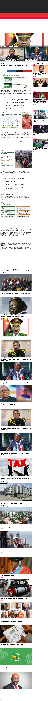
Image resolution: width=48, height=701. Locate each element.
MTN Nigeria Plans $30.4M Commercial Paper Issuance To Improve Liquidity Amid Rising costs (11, 60)
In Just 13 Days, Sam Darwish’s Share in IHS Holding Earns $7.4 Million (39, 120)
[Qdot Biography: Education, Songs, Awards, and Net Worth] (40, 69)
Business (5, 357)
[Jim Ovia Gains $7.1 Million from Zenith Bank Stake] (16, 680)
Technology (11, 357)
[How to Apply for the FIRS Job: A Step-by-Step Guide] (16, 492)
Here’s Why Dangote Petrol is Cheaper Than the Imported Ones (13, 550)
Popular (18, 16)
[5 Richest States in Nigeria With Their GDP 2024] (16, 515)
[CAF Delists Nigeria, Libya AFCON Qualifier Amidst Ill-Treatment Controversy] (16, 656)
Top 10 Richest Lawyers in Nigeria (7, 575)
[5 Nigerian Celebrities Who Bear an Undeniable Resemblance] (40, 129)
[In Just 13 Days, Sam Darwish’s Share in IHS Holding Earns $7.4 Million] (40, 114)
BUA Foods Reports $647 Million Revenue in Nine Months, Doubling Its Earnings (34, 60)
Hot (29, 16)
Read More (2, 577)
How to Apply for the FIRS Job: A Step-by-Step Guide (11, 503)
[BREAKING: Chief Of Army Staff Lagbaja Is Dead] (24, 40)
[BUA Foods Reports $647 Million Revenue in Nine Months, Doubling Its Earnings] (36, 54)
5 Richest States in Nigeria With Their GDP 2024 (10, 527)
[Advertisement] (24, 6)
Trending (41, 16)
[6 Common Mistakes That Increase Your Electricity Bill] (16, 634)
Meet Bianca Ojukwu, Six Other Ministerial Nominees (11, 621)
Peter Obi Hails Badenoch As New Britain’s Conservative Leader (13, 404)
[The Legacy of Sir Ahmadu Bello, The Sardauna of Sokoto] (16, 305)
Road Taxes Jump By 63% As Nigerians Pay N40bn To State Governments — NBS (15, 479)
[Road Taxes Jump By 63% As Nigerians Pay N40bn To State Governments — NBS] (16, 467)
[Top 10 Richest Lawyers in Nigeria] (16, 565)
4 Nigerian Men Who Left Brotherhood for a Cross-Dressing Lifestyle (40, 148)
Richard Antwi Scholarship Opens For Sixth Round (40, 87)
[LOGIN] (47, 18)
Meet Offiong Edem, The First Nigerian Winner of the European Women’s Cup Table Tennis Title (39, 101)
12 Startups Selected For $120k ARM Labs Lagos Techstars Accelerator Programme (15, 294)
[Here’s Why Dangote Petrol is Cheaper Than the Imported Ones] (16, 539)
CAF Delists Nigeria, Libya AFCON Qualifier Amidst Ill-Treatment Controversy (13, 667)
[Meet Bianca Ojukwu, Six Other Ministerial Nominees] (16, 611)
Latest (6, 16)
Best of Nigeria (16, 314)
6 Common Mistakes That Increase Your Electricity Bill (11, 644)
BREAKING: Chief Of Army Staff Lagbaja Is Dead (10, 46)
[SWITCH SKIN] (45, 18)
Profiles (22, 314)
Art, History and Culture (8, 314)
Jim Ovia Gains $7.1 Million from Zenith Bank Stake (10, 691)
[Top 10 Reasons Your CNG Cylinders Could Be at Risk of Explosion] (16, 588)
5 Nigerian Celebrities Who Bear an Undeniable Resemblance (40, 134)
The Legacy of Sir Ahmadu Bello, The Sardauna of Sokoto (12, 316)
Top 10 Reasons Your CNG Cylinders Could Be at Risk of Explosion (13, 598)
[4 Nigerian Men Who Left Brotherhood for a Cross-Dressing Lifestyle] (40, 143)
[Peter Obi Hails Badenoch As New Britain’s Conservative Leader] (16, 393)
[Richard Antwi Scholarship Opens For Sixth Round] (40, 82)
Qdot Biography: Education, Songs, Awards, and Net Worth (40, 74)
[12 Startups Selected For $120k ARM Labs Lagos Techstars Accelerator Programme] (16, 282)
